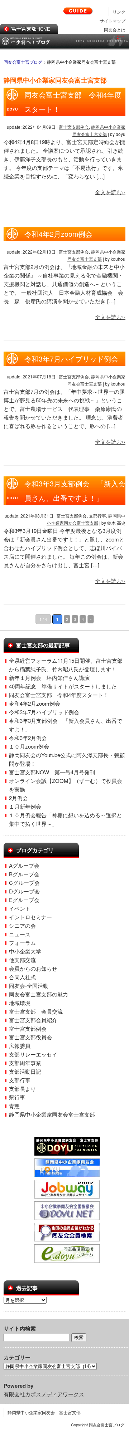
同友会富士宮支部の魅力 (38, 994)
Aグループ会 (24, 865)
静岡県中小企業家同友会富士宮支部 (52, 1114)
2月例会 (18, 798)
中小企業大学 (25, 951)
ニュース (19, 934)
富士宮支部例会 (74, 127)
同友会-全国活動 (28, 985)
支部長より (22, 1088)
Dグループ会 (24, 891)
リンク (119, 12)
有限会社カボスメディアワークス (44, 1394)
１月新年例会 (25, 806)
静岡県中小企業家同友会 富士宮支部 (44, 1412)
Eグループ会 (24, 899)
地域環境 (19, 1002)
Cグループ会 (24, 882)
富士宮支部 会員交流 (36, 1011)
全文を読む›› (110, 192)
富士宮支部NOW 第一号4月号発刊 (52, 772)
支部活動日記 (25, 1071)
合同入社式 (22, 977)
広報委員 (19, 1045)
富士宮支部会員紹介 (33, 1020)
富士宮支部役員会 (30, 1037)
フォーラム (22, 942)
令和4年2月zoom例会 (58, 234)
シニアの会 (22, 925)
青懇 (14, 1105)
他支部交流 (22, 960)
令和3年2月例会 (28, 737)
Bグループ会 (24, 874)
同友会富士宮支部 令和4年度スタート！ (59, 695)
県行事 (17, 1097)
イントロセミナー (30, 917)
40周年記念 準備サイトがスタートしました (63, 686)
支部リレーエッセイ (33, 1054)
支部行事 (97, 516)
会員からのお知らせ (33, 968)
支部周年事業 (25, 1063)
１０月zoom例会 (29, 746)
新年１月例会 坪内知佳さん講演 (49, 677)
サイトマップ (112, 21)
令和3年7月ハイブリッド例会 (71, 359)
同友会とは (114, 29)
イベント (19, 908)
